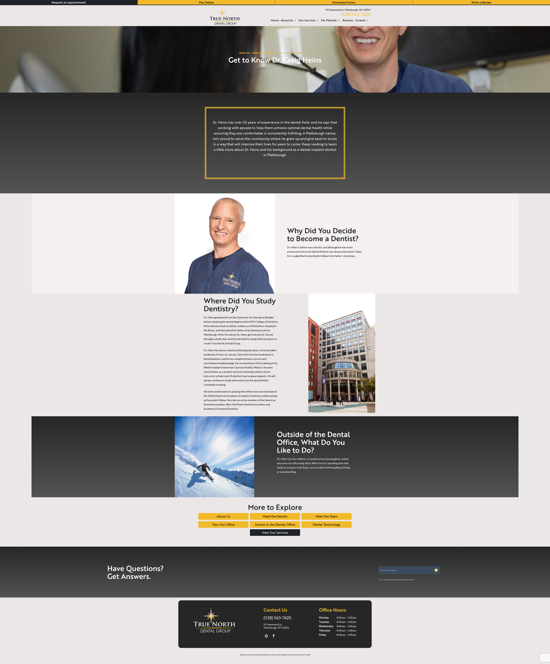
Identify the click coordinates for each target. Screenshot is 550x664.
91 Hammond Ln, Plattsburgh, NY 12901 (348, 9)
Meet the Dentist (275, 516)
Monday (324, 617)
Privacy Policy (271, 655)
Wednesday (326, 626)
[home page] (225, 16)
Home (275, 20)
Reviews (348, 20)
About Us (287, 20)
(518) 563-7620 (355, 14)
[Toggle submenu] (295, 20)
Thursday (324, 630)
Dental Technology (326, 524)
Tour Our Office (223, 524)
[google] (266, 636)
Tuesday (324, 621)
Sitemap (262, 655)
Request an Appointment (69, 2)
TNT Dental (306, 655)
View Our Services (275, 532)
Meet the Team (327, 516)
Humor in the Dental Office (275, 524)
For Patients (329, 20)
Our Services (307, 20)
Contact (360, 20)
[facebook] (273, 636)
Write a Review (481, 2)
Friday (322, 634)
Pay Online (206, 2)
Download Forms (343, 2)
